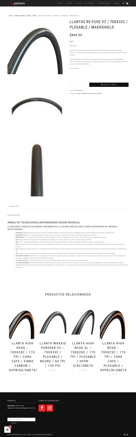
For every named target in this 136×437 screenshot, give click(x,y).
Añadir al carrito (110, 84)
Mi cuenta (89, 3)
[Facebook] (42, 408)
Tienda (69, 3)
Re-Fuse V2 (95, 93)
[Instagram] (49, 408)
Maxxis (22, 16)
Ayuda (116, 3)
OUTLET (79, 3)
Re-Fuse (88, 93)
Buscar (14, 423)
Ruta (34, 16)
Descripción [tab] (13, 206)
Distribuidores (104, 3)
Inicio (60, 3)
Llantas (28, 16)
